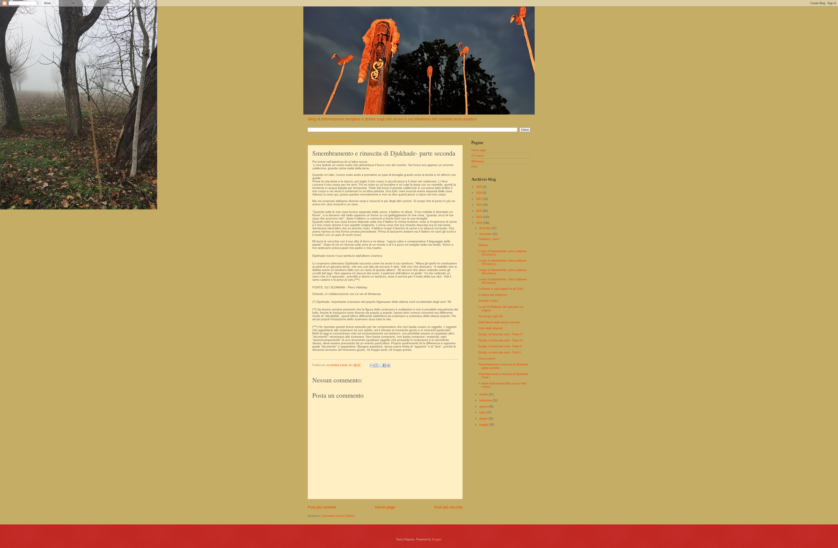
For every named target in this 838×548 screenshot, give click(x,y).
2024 (479, 192)
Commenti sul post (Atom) (337, 515)
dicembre (485, 228)
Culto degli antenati (490, 328)
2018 (479, 222)
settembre (486, 400)
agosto (484, 406)
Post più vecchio (448, 507)
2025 (479, 186)
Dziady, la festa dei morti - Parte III (500, 340)
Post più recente (322, 507)
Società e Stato (488, 300)
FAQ (474, 166)
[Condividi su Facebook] (384, 365)
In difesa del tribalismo (492, 294)
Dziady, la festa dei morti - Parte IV (500, 334)
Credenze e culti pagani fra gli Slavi (500, 288)
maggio (484, 424)
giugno (483, 418)
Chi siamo (477, 155)
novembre (486, 234)
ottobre (484, 394)
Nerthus (483, 245)
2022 (479, 198)
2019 (479, 217)
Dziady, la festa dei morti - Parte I (499, 352)
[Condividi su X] (380, 365)
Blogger (436, 539)
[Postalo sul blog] (376, 365)
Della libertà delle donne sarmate (499, 322)
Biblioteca (477, 161)
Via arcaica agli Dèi (490, 316)
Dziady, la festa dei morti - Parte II (500, 346)
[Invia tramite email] (372, 365)
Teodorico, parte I (489, 239)
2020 (479, 210)
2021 (479, 204)
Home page (385, 507)
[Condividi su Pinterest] (388, 365)
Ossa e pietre (486, 358)
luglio (483, 412)
